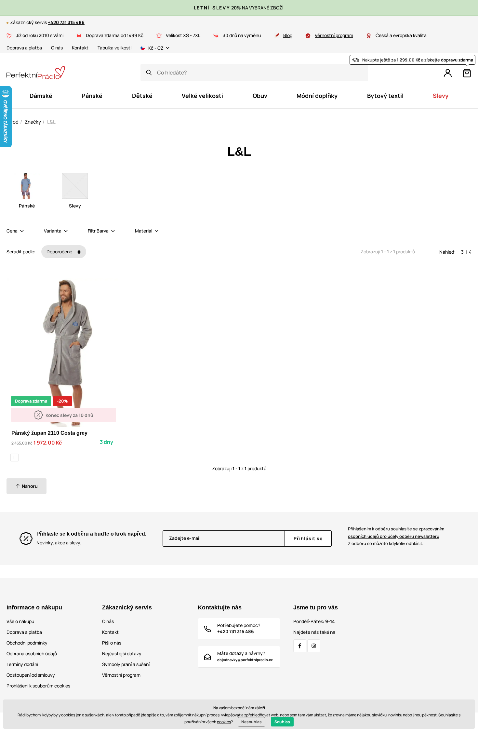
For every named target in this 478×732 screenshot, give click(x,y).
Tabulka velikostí (114, 48)
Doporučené (59, 251)
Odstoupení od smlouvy (31, 675)
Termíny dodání (22, 664)
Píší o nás (111, 643)
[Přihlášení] (447, 73)
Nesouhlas (251, 722)
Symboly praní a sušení (126, 664)
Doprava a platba (24, 48)
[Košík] (466, 73)
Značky (33, 121)
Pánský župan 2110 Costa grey (49, 433)
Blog (287, 35)
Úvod (13, 121)
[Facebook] (299, 645)
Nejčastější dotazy (121, 653)
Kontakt (80, 48)
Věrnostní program (334, 35)
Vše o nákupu (20, 621)
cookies (224, 722)
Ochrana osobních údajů (32, 653)
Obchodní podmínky (27, 643)
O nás (57, 48)
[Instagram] (313, 645)
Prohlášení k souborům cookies (38, 686)
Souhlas (282, 722)
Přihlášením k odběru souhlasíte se (396, 532)
